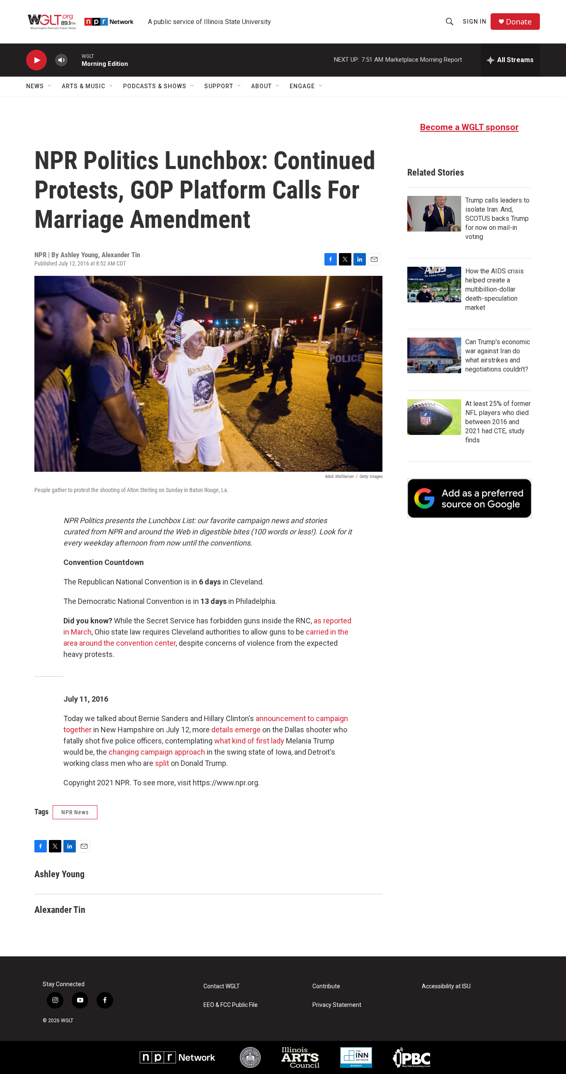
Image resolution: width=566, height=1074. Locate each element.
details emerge (236, 729)
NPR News (75, 812)
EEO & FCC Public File (230, 1005)
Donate (519, 21)
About (261, 86)
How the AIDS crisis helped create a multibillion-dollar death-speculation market (494, 289)
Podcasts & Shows (154, 86)
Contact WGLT (221, 986)
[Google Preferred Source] (469, 498)
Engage (302, 86)
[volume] (61, 60)
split (162, 763)
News (35, 86)
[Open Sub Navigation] (50, 86)
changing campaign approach (157, 752)
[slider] (74, 60)
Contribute (326, 986)
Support (218, 86)
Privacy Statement (336, 1005)
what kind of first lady (249, 740)
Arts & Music (83, 86)
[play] (36, 60)
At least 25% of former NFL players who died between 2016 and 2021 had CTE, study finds (498, 422)
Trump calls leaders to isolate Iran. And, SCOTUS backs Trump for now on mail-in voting (497, 218)
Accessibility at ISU (446, 986)
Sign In (474, 21)
